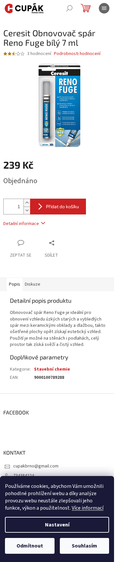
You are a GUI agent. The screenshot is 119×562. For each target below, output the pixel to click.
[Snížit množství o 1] (26, 210)
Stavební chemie (52, 369)
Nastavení (57, 524)
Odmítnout (30, 545)
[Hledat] (69, 8)
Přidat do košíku (62, 206)
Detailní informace (21, 223)
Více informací (87, 508)
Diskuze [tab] (32, 284)
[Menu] (104, 8)
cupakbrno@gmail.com (36, 466)
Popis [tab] (14, 284)
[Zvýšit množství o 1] (26, 203)
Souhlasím (84, 545)
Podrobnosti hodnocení (77, 54)
